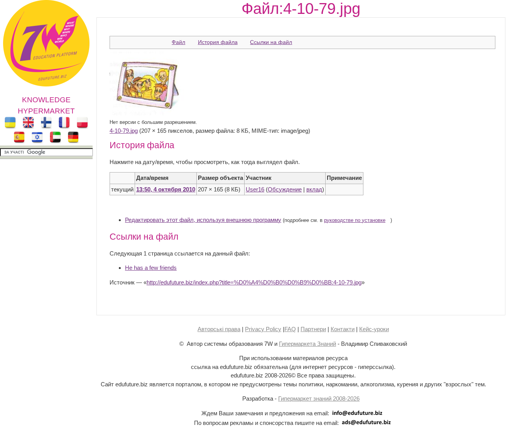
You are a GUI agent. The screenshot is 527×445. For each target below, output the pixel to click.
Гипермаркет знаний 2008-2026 (319, 398)
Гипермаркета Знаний (307, 343)
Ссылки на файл (271, 42)
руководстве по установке (354, 220)
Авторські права (219, 329)
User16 (255, 189)
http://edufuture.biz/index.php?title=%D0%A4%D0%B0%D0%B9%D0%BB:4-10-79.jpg (254, 282)
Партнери (313, 329)
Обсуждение (285, 189)
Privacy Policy (263, 329)
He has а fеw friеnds (151, 267)
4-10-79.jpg (124, 130)
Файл (178, 42)
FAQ (290, 329)
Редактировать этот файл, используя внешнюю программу (203, 220)
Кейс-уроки (374, 329)
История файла (218, 42)
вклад (314, 189)
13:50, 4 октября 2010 (165, 189)
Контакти (343, 329)
